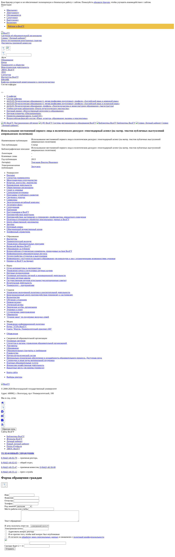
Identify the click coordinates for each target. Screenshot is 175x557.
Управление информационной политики (26, 324)
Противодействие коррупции (20, 214)
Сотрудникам (13, 207)
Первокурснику (14, 302)
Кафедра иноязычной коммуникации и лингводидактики (28, 82)
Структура (6, 74)
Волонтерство (13, 297)
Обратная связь (8, 429)
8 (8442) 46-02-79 (9, 458)
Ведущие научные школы (18, 278)
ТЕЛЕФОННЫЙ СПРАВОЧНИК (17, 453)
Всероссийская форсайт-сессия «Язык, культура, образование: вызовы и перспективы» (47, 118)
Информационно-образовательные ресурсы (27, 253)
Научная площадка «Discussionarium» (24, 113)
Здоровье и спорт (15, 309)
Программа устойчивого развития (22, 195)
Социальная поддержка (17, 192)
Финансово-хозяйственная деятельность (25, 365)
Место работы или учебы (16, 509)
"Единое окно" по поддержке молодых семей (28, 317)
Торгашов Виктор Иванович (44, 162)
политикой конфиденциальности (88, 537)
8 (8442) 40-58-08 (48, 467)
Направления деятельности (19, 185)
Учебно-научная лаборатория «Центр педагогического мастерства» (38, 108)
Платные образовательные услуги (22, 363)
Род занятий (10, 506)
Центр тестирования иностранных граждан (21, 40)
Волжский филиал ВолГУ (19, 246)
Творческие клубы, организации (22, 307)
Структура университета (18, 178)
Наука (4, 62)
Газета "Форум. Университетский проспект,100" (29, 329)
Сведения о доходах (16, 197)
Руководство (12, 353)
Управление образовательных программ (25, 244)
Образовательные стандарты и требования (26, 350)
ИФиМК (5, 79)
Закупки (10, 224)
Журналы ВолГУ (14, 439)
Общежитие (12, 314)
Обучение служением (17, 300)
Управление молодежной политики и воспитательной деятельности (38, 292)
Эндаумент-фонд (14, 205)
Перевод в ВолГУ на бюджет (20, 261)
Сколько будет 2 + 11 (14, 546)
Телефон (8, 503)
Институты (12, 239)
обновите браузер (102, 2)
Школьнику (12, 10)
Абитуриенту (13, 12)
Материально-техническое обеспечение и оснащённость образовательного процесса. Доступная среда (54, 358)
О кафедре (11, 96)
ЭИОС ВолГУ (7, 70)
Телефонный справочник (18, 232)
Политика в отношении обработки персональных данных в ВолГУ (38, 219)
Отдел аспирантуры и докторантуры (24, 268)
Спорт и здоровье (15, 190)
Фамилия (9, 498)
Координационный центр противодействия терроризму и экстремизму (40, 295)
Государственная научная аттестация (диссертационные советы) (36, 280)
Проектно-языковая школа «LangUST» (25, 116)
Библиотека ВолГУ (15, 436)
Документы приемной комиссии (16, 43)
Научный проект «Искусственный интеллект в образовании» (35, 111)
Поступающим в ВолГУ (18, 212)
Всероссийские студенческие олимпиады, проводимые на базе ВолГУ (39, 251)
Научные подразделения (18, 273)
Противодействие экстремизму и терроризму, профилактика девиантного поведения (46, 217)
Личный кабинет (14, 441)
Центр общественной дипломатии (23, 222)
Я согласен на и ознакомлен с (56, 537)
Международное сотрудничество (22, 180)
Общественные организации (20, 187)
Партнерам (12, 209)
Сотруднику (12, 17)
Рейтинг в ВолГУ (16, 26)
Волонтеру (12, 22)
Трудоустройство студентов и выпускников (27, 256)
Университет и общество (12, 65)
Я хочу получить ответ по (17, 526)
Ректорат (11, 175)
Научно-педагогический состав (21, 355)
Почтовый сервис (15, 227)
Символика (12, 200)
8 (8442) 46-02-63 (9, 462)
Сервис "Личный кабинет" (13, 38)
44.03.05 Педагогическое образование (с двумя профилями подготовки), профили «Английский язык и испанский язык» (63, 103)
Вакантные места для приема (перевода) (25, 368)
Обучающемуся (14, 15)
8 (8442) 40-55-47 (9, 467)
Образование (7, 60)
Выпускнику (13, 20)
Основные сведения (16, 341)
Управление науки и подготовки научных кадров (30, 270)
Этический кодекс (15, 304)
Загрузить (35, 166)
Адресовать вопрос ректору (20, 531)
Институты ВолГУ (10, 77)
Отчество (9, 501)
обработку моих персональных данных (40, 537)
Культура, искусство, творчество (22, 182)
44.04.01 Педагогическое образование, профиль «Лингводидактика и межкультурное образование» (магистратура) (60, 106)
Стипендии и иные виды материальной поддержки (31, 360)
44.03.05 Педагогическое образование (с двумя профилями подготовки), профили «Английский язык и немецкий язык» (63, 101)
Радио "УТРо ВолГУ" (17, 326)
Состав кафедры (14, 98)
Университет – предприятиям (20, 285)
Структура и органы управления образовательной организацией (37, 343)
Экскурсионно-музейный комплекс (23, 202)
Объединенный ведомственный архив (24, 229)
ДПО (3, 72)
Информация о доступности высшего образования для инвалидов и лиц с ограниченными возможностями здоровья (61, 258)
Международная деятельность (15, 67)
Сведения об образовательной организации (21, 35)
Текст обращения (13, 521)
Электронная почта (14, 528)
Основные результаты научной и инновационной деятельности (36, 275)
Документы (12, 345)
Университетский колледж (19, 241)
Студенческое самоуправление (21, 312)
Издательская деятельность (19, 283)
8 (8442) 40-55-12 (9, 472)
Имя (6, 495)
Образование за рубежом (18, 249)
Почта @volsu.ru (14, 446)
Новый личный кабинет (18, 444)
